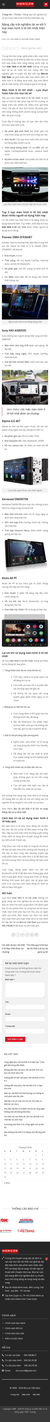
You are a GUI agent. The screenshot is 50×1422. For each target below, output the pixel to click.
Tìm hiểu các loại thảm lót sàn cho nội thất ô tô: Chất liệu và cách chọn (24, 1118)
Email (7, 1014)
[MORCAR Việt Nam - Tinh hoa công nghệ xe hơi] (25, 4)
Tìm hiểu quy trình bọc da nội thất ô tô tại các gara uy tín (37, 948)
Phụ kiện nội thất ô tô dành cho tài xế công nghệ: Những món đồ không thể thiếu (24, 1110)
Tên (7, 1002)
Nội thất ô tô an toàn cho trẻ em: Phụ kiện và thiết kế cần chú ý (23, 1102)
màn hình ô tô (9, 227)
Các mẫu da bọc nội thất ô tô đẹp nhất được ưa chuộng (13, 948)
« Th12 (7, 1183)
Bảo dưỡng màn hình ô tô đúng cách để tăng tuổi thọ (24, 1133)
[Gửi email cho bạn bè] (27, 935)
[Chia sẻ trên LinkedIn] (36, 935)
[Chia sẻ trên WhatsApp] (13, 935)
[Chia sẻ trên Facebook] (18, 935)
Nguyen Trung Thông (31, 39)
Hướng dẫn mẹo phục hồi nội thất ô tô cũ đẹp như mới (23, 1087)
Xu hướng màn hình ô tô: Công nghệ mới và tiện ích (24, 1126)
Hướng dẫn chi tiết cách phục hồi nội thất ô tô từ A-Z (24, 1079)
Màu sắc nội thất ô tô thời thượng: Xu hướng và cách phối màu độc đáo (23, 1094)
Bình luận (10, 979)
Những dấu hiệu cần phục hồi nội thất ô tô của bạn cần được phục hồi (23, 1071)
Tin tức (17, 14)
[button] (3, 4)
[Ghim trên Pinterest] (32, 935)
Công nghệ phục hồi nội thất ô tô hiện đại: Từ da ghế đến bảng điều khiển (24, 1063)
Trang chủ (7, 14)
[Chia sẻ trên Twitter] (23, 935)
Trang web (10, 1026)
